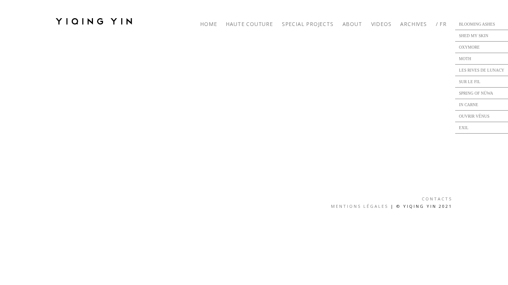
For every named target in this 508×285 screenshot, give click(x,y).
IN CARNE (468, 104)
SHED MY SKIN (473, 35)
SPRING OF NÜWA (476, 93)
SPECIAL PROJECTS (308, 23)
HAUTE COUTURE (249, 23)
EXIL (464, 127)
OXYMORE (469, 47)
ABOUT (352, 23)
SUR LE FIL (469, 81)
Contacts (437, 199)
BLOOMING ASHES (477, 24)
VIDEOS (381, 23)
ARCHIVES (413, 23)
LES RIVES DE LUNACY (481, 70)
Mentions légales (359, 206)
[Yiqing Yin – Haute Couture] (97, 21)
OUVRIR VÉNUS (474, 116)
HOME (208, 23)
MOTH (465, 58)
